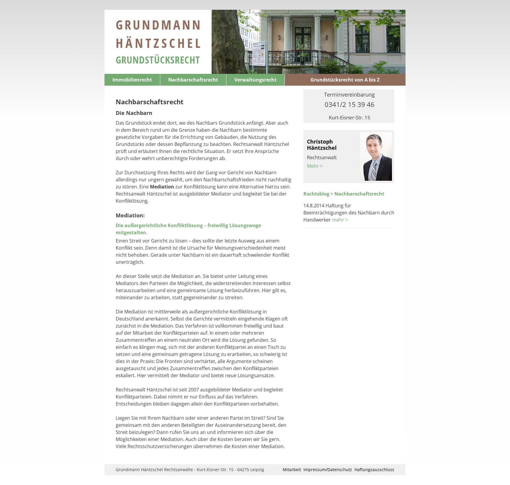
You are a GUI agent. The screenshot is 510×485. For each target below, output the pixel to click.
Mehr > (315, 166)
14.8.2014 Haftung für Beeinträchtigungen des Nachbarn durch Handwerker (348, 212)
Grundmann (159, 34)
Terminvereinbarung (349, 94)
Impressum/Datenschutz (327, 469)
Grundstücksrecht (158, 59)
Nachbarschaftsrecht (193, 80)
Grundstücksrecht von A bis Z (345, 80)
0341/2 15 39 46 (350, 104)
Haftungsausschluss (374, 469)
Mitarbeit (292, 469)
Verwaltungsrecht (255, 80)
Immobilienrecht (132, 80)
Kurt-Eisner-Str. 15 (349, 117)
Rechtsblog (316, 194)
